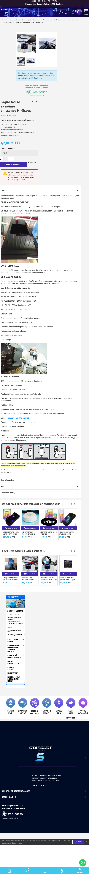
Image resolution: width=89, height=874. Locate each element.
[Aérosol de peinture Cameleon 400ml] (68, 517)
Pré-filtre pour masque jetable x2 (28, 533)
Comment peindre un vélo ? (14, 631)
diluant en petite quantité (19, 418)
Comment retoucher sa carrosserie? (15, 635)
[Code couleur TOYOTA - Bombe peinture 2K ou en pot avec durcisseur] (30, 563)
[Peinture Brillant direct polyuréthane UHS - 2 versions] (32, 101)
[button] (71, 504)
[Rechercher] (56, 11)
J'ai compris (78, 842)
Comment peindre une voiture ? (14, 618)
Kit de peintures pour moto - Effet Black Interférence (11, 534)
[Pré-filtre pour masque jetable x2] (30, 517)
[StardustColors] (6, 12)
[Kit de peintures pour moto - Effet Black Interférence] (11, 517)
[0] (79, 11)
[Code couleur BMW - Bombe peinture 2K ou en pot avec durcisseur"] (49, 563)
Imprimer (33, 162)
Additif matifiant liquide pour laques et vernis (67, 580)
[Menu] (86, 10)
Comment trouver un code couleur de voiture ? (15, 622)
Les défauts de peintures (15, 615)
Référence (4, 115)
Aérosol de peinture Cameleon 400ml (66, 533)
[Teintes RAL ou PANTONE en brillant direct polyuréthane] (36, 101)
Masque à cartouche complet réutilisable (10, 579)
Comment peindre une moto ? (14, 626)
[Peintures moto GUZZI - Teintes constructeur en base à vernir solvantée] (49, 517)
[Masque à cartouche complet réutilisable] (11, 563)
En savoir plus (17, 843)
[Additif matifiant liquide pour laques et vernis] (68, 563)
